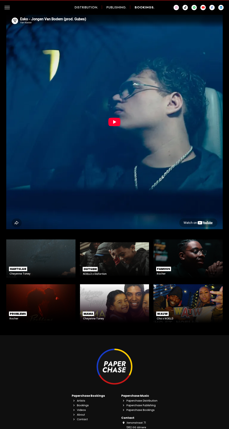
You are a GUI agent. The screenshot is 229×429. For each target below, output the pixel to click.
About (80, 414)
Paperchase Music (135, 396)
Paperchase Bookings (88, 396)
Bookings (82, 405)
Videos (81, 410)
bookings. (145, 7)
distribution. (86, 7)
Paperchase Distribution (141, 400)
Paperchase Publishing (141, 405)
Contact (82, 419)
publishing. (116, 7)
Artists (80, 400)
